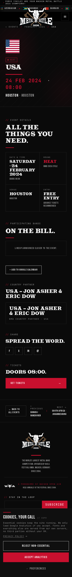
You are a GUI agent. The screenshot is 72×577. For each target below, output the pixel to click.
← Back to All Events (14, 411)
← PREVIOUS (36, 411)
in (28, 351)
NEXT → (59, 411)
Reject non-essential (36, 546)
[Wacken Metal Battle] (36, 440)
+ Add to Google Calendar (24, 269)
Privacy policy (13, 536)
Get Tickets (36, 383)
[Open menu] (65, 16)
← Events (12, 27)
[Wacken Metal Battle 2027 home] (36, 17)
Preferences (38, 568)
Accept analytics (36, 557)
